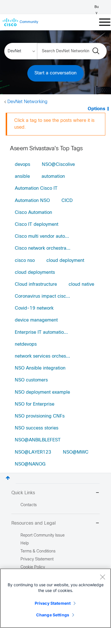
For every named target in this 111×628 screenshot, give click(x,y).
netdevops (26, 344)
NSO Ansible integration (40, 368)
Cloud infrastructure (36, 284)
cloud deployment (65, 260)
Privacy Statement (53, 603)
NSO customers (31, 380)
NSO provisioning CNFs (40, 416)
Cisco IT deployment (36, 224)
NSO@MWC (76, 452)
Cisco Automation (33, 212)
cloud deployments (35, 272)
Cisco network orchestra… (42, 248)
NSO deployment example (42, 392)
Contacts (28, 505)
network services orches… (42, 356)
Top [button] (8, 477)
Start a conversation (55, 73)
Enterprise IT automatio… (41, 332)
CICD (67, 201)
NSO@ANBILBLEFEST (38, 440)
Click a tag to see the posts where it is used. (54, 124)
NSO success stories (36, 428)
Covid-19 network (34, 308)
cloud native (81, 284)
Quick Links (23, 493)
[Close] (102, 577)
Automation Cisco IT (36, 188)
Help (24, 543)
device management (36, 320)
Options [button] (96, 109)
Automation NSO (32, 201)
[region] (55, 598)
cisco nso (25, 260)
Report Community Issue (42, 535)
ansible (22, 176)
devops (22, 164)
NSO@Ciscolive (58, 164)
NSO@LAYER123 (33, 452)
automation (53, 176)
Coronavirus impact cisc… (42, 296)
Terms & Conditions (38, 551)
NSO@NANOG (30, 464)
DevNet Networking (27, 102)
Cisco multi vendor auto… (42, 236)
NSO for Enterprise (34, 404)
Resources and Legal (33, 523)
